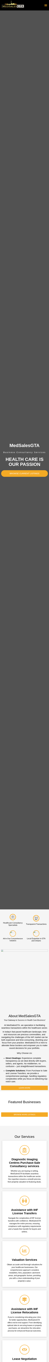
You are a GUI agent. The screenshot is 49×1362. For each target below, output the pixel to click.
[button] (46, 5)
